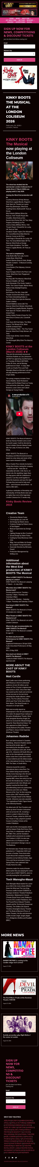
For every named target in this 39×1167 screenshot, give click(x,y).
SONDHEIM (8, 1146)
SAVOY (6, 1143)
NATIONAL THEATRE (26, 1134)
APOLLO (7, 1123)
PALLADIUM (8, 1134)
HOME (11, 18)
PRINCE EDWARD (10, 1141)
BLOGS (29, 22)
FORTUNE (22, 1127)
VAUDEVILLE (29, 1150)
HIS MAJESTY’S (16, 1132)
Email (5, 43)
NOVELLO (20, 1136)
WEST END (25, 18)
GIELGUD (7, 1130)
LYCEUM (26, 1132)
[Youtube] (12, 1157)
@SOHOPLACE (28, 1143)
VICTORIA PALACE (11, 1152)
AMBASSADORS (26, 1120)
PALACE (29, 1136)
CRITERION (9, 1125)
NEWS (18, 18)
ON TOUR (21, 20)
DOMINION (18, 1125)
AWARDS (10, 22)
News (15, 127)
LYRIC (16, 1134)
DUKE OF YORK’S (10, 1127)
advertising (8, 1161)
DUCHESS (27, 1125)
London (9, 127)
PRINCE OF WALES (25, 1141)
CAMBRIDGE (30, 1123)
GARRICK (30, 1127)
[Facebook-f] (5, 1157)
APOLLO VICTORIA (18, 1123)
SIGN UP (19, 60)
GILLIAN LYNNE (17, 1130)
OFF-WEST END (11, 20)
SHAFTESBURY (16, 1143)
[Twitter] (16, 1157)
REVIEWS (30, 20)
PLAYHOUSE (26, 1139)
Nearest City (8, 50)
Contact (25, 1161)
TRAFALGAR (19, 1150)
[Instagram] (9, 1157)
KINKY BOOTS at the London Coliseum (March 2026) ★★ (19, 349)
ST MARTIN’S (18, 1146)
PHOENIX (7, 1139)
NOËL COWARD (10, 1136)
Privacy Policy (17, 1161)
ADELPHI (7, 1120)
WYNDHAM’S (24, 1152)
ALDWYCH (15, 1120)
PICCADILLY (16, 1139)
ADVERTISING (20, 22)
